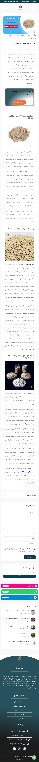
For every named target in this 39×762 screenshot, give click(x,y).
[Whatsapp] (14, 749)
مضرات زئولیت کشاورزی (23, 634)
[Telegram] (19, 749)
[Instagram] (25, 749)
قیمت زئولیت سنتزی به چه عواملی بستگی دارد (11, 1)
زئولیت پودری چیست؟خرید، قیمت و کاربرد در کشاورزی (16, 611)
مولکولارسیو (30, 264)
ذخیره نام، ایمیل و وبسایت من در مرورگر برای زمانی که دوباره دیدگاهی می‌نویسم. (19, 550)
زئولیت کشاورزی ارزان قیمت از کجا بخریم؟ (18, 641)
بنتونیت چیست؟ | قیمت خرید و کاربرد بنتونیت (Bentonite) (16, 626)
